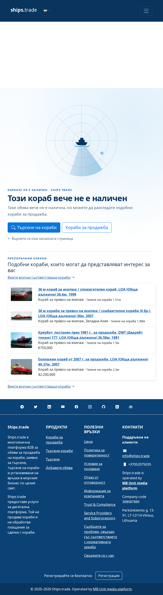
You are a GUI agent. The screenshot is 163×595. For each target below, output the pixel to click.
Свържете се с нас (99, 555)
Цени (88, 441)
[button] (47, 11)
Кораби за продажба (87, 227)
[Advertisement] (81, 55)
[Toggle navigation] (146, 10)
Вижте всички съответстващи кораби (39, 277)
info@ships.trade (136, 456)
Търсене (53, 459)
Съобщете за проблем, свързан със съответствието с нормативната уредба (100, 536)
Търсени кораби (59, 450)
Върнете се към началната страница (42, 238)
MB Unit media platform (112, 589)
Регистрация (108, 575)
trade (24, 9)
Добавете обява (59, 467)
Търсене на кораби (37, 227)
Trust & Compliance (99, 504)
